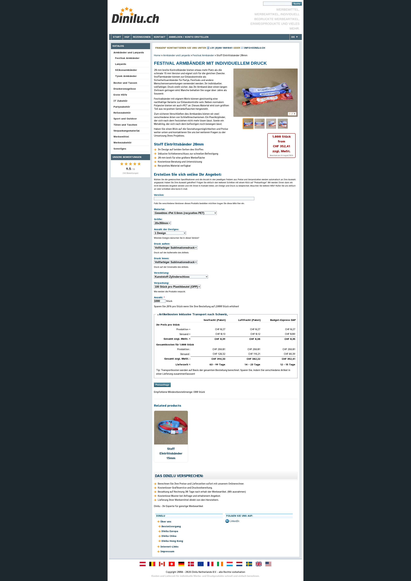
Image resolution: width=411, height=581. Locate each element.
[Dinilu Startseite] (135, 15)
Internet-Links (169, 546)
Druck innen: (161, 258)
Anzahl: (159, 297)
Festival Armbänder (127, 58)
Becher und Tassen (125, 82)
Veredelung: (161, 272)
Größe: (158, 219)
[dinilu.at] (142, 564)
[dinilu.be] (152, 564)
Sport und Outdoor (125, 118)
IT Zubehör (120, 100)
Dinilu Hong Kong (172, 541)
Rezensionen (141, 36)
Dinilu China (169, 536)
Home (157, 55)
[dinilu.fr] (210, 564)
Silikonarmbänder (126, 70)
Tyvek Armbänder (126, 76)
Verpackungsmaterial (127, 130)
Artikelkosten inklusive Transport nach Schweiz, (193, 314)
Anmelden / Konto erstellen (188, 36)
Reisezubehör (122, 112)
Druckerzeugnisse (125, 88)
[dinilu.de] (181, 564)
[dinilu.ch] (171, 564)
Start (117, 36)
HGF (127, 36)
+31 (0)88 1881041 (221, 47)
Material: (159, 209)
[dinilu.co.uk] (258, 564)
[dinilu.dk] (191, 564)
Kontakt (160, 36)
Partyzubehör (122, 106)
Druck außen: (162, 243)
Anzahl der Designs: (166, 229)
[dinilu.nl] (239, 564)
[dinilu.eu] (200, 564)
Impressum (167, 551)
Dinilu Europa (170, 531)
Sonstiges (120, 148)
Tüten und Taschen (125, 124)
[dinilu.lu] (229, 564)
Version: (159, 195)
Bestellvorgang (171, 526)
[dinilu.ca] (161, 564)
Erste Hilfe (120, 94)
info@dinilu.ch (254, 47)
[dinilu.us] (268, 564)
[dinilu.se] (249, 564)
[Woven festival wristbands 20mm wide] (265, 93)
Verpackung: (161, 283)
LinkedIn (234, 521)
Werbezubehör (122, 142)
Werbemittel (121, 136)
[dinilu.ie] (219, 564)
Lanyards (120, 64)
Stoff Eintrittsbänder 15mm (171, 453)
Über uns (165, 521)
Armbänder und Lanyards (129, 52)
